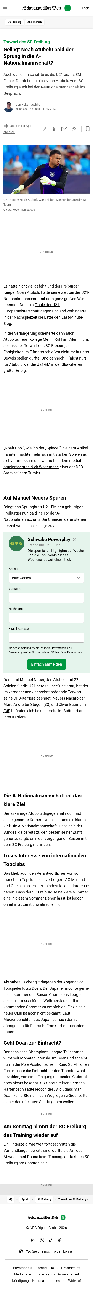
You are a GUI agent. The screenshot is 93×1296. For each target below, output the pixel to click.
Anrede (13, 568)
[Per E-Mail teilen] (64, 129)
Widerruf (74, 1281)
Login (86, 8)
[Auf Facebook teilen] (54, 129)
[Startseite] (10, 1199)
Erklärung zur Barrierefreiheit (57, 1274)
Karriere (41, 1268)
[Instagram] (33, 1240)
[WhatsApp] (42, 1240)
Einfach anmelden (46, 664)
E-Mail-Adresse (19, 628)
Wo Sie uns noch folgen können (50, 1251)
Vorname (15, 588)
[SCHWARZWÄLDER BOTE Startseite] (46, 8)
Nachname (16, 608)
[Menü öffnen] (5, 8)
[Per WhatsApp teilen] (74, 129)
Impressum (56, 1281)
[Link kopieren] (44, 128)
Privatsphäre (22, 1268)
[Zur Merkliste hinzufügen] (86, 129)
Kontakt (38, 1281)
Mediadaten (23, 1274)
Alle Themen (34, 22)
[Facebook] (59, 1240)
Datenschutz (70, 1268)
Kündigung (20, 1281)
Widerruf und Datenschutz (66, 652)
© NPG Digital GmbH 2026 (46, 1228)
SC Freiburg (14, 22)
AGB (54, 1268)
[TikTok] (50, 1240)
